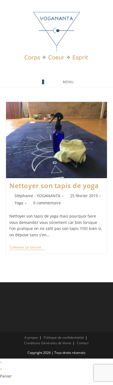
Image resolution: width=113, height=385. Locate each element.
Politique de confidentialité (64, 337)
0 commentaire (47, 202)
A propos (31, 337)
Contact (83, 343)
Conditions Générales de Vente (47, 343)
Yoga (19, 202)
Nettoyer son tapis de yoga (54, 185)
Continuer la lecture (27, 247)
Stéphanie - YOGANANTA (37, 195)
